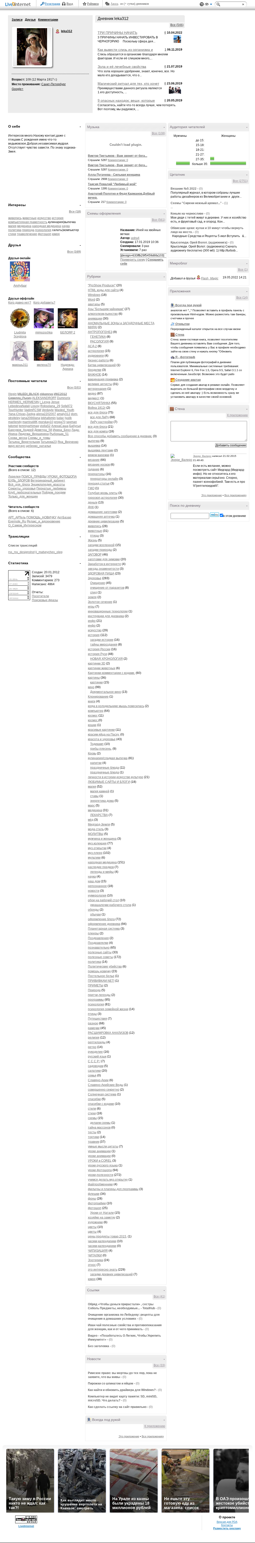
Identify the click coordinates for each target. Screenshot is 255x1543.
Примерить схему (132, 259)
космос (93, 715)
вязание (94, 460)
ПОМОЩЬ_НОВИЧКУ (41, 517)
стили (92, 1108)
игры (91, 606)
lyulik (68, 418)
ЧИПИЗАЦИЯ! (98, 1250)
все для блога (97, 412)
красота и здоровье (102, 739)
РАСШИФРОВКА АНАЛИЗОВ (108, 1033)
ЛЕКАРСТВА (99, 815)
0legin (12, 394)
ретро (92, 1047)
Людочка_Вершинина (33, 434)
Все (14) (242, 297)
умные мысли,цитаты (103, 1146)
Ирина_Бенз (62, 430)
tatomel (13, 426)
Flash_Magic (209, 278)
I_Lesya (45, 402)
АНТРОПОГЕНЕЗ (100, 332)
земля (92, 597)
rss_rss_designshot (21, 552)
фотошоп (44, 234)
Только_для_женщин (23, 496)
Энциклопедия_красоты (48, 484)
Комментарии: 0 (118, 160)
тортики (93, 1137)
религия (93, 1037)
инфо (92, 621)
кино (91, 687)
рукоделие (95, 1052)
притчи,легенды (99, 995)
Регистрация (52, 3)
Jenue (55, 402)
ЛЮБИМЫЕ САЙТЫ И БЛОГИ (109, 782)
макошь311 (20, 365)
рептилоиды (97, 1042)
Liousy (35, 406)
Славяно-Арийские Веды (105, 1085)
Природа (94, 990)
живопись (15, 218)
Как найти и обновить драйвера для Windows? (122, 1390)
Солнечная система (102, 1094)
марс (91, 805)
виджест (94, 398)
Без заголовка (98, 1346)
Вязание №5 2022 (183, 188)
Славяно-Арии (98, 1080)
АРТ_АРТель (17, 517)
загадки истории (101, 640)
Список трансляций (22, 545)
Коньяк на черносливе (187, 213)
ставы (94, 796)
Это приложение (129, 1436)
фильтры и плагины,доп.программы (113, 1189)
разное (93, 1023)
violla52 (45, 426)
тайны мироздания (103, 644)
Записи (17, 19)
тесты (92, 1132)
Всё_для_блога (19, 484)
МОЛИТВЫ (95, 834)
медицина (24, 226)
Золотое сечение (100, 602)
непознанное (97, 886)
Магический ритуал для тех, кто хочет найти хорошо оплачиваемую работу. (128, 85)
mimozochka (44, 332)
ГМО (91, 488)
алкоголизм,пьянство (103, 314)
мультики (94, 857)
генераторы (96, 474)
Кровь (92, 753)
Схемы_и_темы (39, 438)
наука (66, 226)
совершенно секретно (103, 1089)
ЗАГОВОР (95, 554)
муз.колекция (97, 843)
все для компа (98, 431)
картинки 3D (96, 663)
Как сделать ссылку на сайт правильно (117, 1407)
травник (93, 1141)
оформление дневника (104, 924)
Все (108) (158, 133)
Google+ (17, 89)
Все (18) (75, 211)
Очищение (97, 583)
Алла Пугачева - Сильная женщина (114, 174)
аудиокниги (96, 355)
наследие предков (101, 867)
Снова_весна (17, 438)
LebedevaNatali (19, 406)
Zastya (30, 414)
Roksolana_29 (50, 406)
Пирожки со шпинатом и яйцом (110, 1383)
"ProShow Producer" (102, 285)
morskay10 (45, 422)
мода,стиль (96, 829)
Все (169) (74, 251)
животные (29, 218)
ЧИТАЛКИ (95, 1255)
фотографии (97, 1203)
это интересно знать (102, 1269)
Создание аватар (188, 380)
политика (14, 230)
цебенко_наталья (38, 446)
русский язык (97, 1056)
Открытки (182, 324)
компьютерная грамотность (27, 222)
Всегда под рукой (188, 305)
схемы (92, 1118)
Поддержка (202, 4)
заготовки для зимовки (104, 559)
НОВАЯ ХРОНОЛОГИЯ (106, 658)
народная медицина (46, 226)
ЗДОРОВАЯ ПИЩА (101, 573)
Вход (69, 3)
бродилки (94, 370)
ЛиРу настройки (101, 422)
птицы (94, 535)
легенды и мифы (102, 872)
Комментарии (48, 19)
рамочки (94, 1028)
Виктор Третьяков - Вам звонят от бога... (117, 156)
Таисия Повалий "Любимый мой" (112, 184)
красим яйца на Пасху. (104, 734)
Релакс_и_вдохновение (43, 521)
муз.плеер (95, 853)
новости (93, 891)
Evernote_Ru (17, 521)
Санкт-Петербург (53, 84)
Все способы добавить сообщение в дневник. (120, 436)
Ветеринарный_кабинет (48, 480)
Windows (94, 295)
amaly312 (63, 414)
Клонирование (98, 696)
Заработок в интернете (104, 564)
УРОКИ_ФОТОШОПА (62, 476)
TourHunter (15, 410)
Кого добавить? (44, 302)
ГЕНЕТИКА (98, 336)
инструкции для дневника (106, 616)
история (58, 218)
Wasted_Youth (64, 410)
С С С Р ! (94, 1061)
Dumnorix (63, 398)
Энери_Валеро (202, 456)
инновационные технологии (108, 611)
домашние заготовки (102, 512)
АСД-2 (92, 346)
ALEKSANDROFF (44, 398)
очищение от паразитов (107, 587)
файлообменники (100, 1184)
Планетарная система (104, 928)
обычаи (95, 914)
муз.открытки (97, 848)
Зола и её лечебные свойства (122, 67)
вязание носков (99, 464)
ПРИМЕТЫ (95, 985)
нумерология (97, 895)
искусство (44, 218)
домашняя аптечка (101, 516)
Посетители (40, 596)
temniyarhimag (29, 426)
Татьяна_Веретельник (24, 442)
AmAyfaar (20, 285)
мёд (90, 819)
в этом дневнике (234, 516)
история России (99, 649)
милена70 (44, 365)
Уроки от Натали (102, 1213)
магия (12, 226)
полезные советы (100, 957)
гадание (93, 469)
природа (28, 230)
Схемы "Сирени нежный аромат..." (196, 203)
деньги (92, 502)
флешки (93, 1194)
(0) (159, 1308)
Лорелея (14, 476)
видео (92, 393)
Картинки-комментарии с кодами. (111, 673)
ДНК (91, 507)
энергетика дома (102, 801)
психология (43, 230)
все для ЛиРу (99, 417)
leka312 (58, 31)
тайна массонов (99, 1127)
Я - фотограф (185, 357)
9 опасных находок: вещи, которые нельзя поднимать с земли (126, 102)
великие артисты (100, 384)
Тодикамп (97, 744)
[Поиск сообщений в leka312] (214, 514)
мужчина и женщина (102, 838)
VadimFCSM (32, 410)
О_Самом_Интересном (24, 525)
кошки (92, 725)
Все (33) (159, 1365)
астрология (96, 351)
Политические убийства (105, 966)
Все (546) (177, 25)
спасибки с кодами (101, 1104)
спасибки (94, 1099)
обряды (93, 909)
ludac (60, 418)
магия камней (99, 791)
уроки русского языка (103, 1165)
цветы (92, 1227)
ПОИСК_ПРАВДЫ (34, 476)
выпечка (94, 441)
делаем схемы (100, 1123)
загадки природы (100, 550)
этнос (92, 1265)
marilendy (15, 422)
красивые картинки (101, 729)
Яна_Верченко (68, 442)
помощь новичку (99, 971)
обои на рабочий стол (103, 900)
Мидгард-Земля (99, 824)
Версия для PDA (227, 1521)
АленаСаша (59, 426)
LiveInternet (18, 4)
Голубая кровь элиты (103, 493)
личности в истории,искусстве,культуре (115, 777)
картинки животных (101, 668)
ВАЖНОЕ (94, 374)
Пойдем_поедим (53, 492)
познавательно (99, 947)
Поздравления (98, 938)
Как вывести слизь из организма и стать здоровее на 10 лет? (125, 52)
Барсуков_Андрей (21, 430)
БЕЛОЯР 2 (67, 332)
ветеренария (97, 389)
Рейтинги (93, 3)
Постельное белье (101, 976)
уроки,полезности (100, 1175)
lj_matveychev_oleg (49, 552)
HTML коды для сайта (103, 290)
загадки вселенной (101, 545)
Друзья (30, 19)
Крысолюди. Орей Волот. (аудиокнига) (199, 242)
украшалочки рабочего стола (110, 905)
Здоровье (94, 578)
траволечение (27, 234)
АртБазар (64, 517)
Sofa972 (66, 406)
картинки (96, 682)
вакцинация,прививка (103, 379)
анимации (95, 318)
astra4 (135, 238)
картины (94, 677)
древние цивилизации (103, 521)
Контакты (227, 1525)
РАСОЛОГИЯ (99, 341)
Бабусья (75, 426)
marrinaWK (30, 422)
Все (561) (158, 220)
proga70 (59, 422)
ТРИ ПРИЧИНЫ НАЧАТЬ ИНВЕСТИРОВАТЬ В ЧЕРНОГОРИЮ (127, 35)
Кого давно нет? (19, 302)
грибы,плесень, (101, 748)
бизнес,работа (98, 360)
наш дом (94, 881)
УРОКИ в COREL (100, 1160)
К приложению (154, 1426)
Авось (114, 3)
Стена (179, 334)
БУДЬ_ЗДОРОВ (19, 480)
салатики (94, 1070)
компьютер (95, 711)
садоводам (95, 1066)
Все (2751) (240, 181)
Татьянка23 (49, 442)
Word (91, 299)
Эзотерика (95, 1260)
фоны (92, 1198)
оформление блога (101, 919)
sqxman (71, 422)
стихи (12, 234)
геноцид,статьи (99, 483)
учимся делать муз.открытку (108, 1179)
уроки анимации (99, 1151)
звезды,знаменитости (103, 568)
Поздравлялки (98, 943)
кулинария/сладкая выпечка (108, 758)
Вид (208, 5)
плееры (93, 933)
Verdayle (48, 410)
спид (93, 592)
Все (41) (159, 1296)
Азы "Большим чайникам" (106, 309)
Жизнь (92, 540)
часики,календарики (102, 1241)
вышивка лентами (100, 450)
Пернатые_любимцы (51, 488)
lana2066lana (30, 418)
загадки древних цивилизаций (111, 1274)
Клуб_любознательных (24, 492)
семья (92, 1075)
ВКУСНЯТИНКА (99, 403)
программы (96, 999)
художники (95, 1222)
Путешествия (97, 1018)
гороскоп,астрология (102, 497)
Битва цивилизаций (102, 365)
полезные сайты (100, 952)
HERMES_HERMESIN (23, 402)
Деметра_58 (43, 430)
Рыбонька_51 (59, 434)
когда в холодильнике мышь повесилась (116, 706)
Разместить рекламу (227, 1528)
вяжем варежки (98, 455)
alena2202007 (46, 414)
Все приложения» (153, 1436)
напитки (96, 763)
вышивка (94, 445)
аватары (94, 304)
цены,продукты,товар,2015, (107, 1236)
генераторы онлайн (104, 479)
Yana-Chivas (17, 414)
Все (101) (74, 387)
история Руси (97, 654)
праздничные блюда (104, 767)
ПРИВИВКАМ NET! (101, 980)
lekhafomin (48, 418)
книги (91, 701)
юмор (56, 234)
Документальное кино (105, 692)
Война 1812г (97, 407)
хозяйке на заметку (101, 1217)
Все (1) (243, 269)
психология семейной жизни (108, 1009)
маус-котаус (16, 446)
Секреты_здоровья (22, 488)
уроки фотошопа (100, 1170)
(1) (226, 203)
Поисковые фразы (45, 600)
